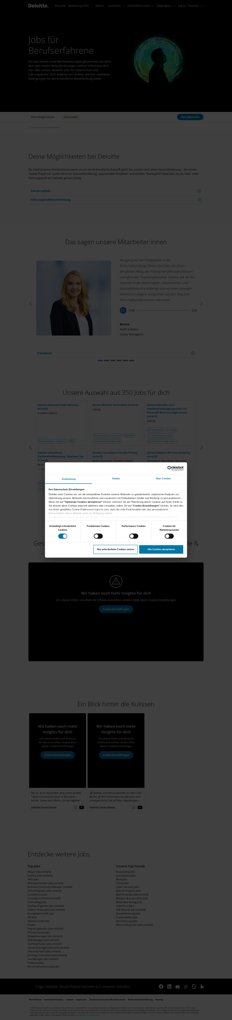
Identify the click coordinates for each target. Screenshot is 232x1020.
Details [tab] (116, 478)
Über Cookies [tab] (163, 478)
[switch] (98, 536)
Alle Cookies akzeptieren (161, 549)
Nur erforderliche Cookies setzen (115, 549)
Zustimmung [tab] (69, 479)
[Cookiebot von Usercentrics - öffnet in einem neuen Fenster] (170, 468)
